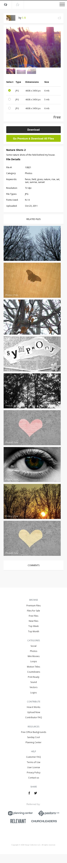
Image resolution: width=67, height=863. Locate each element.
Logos (33, 692)
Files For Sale (33, 610)
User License (33, 767)
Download (33, 129)
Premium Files (33, 605)
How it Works (33, 707)
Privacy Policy (33, 772)
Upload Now (33, 712)
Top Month (33, 631)
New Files (33, 620)
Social (33, 645)
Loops (33, 661)
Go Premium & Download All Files (33, 138)
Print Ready (33, 676)
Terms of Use (33, 762)
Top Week (33, 626)
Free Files (33, 615)
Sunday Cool (33, 737)
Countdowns (33, 671)
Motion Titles (33, 666)
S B (24, 17)
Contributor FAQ (33, 717)
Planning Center (33, 742)
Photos (33, 651)
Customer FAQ (33, 756)
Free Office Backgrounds (33, 732)
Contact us (33, 777)
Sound (33, 682)
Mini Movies (33, 656)
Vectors (33, 687)
